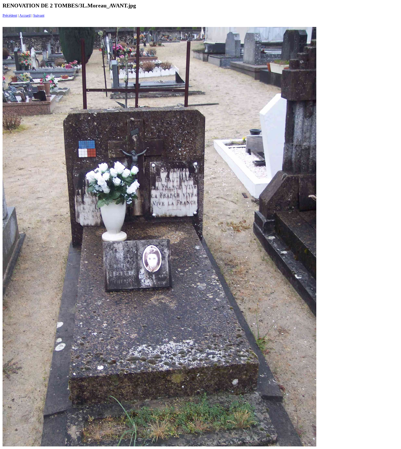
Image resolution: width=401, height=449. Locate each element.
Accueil (25, 15)
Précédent (10, 15)
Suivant (38, 15)
